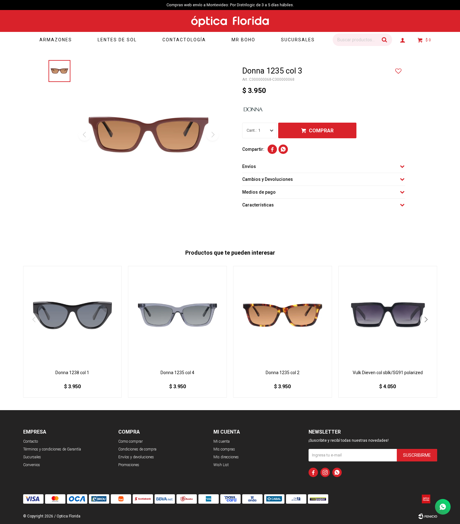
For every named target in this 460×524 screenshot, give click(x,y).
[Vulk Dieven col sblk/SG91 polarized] (387, 315)
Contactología (184, 39)
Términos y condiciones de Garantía (52, 449)
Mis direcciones (226, 457)
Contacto (30, 441)
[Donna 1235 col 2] (282, 315)
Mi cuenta (221, 441)
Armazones (55, 39)
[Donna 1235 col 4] (177, 315)
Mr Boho (243, 39)
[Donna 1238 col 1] (72, 315)
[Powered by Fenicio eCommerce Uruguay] (427, 516)
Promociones (128, 465)
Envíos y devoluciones (136, 457)
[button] (384, 39)
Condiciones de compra (137, 449)
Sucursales (298, 39)
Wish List (221, 465)
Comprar (321, 131)
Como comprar (130, 441)
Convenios (31, 465)
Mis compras (224, 449)
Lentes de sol (117, 39)
